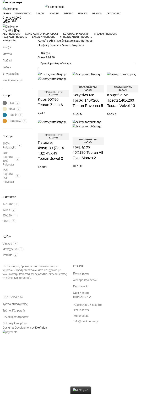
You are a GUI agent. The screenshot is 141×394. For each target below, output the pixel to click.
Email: (5, 360)
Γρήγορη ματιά (42, 85)
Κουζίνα (7, 47)
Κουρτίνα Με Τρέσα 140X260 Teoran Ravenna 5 (88, 100)
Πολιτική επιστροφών (16, 316)
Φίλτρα (45, 53)
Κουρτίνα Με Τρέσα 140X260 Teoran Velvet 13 (121, 100)
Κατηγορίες (10, 29)
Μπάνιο (7, 54)
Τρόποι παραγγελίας (15, 304)
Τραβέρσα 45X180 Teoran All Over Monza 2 (88, 152)
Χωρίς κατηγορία (13, 80)
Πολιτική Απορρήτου (15, 323)
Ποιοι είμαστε (81, 273)
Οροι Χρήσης (81, 292)
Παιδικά (7, 60)
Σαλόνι (7, 67)
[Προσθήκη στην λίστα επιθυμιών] (51, 85)
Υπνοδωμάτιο (11, 73)
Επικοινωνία (80, 286)
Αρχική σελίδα (47, 40)
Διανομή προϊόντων (85, 280)
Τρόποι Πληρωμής (14, 310)
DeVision (41, 327)
